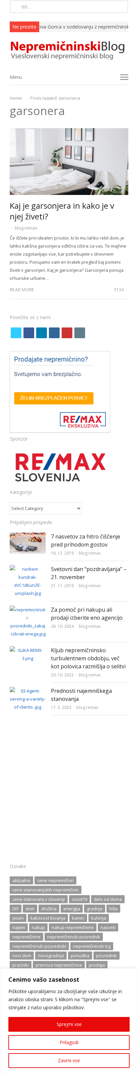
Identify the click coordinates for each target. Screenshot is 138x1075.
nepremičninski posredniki (39, 946)
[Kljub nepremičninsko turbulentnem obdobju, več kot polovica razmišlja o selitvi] (28, 650)
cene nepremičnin (55, 880)
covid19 (79, 899)
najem (18, 927)
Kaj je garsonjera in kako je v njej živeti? (62, 211)
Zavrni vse (69, 1060)
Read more (22, 290)
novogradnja (51, 956)
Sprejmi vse (69, 1024)
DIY (15, 909)
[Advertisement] (69, 791)
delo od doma (108, 899)
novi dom (21, 956)
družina (49, 909)
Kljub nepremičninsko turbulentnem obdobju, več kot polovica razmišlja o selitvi (88, 658)
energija (71, 909)
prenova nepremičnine (59, 965)
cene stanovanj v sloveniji (38, 899)
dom (29, 909)
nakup (38, 927)
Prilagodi (69, 1042)
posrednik (106, 956)
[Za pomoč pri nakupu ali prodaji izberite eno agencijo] (28, 610)
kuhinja (98, 918)
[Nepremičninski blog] (69, 50)
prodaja (97, 965)
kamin (78, 918)
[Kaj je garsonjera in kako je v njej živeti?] (69, 132)
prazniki (20, 965)
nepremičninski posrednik (73, 937)
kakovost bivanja (47, 918)
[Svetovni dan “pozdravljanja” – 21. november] (28, 569)
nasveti (108, 927)
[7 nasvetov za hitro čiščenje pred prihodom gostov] (28, 536)
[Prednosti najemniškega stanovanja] (28, 691)
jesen (18, 918)
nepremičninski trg (92, 946)
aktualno (21, 880)
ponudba (80, 956)
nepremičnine (26, 937)
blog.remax (26, 228)
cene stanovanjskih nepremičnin (45, 890)
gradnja (94, 909)
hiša (113, 909)
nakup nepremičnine (73, 927)
